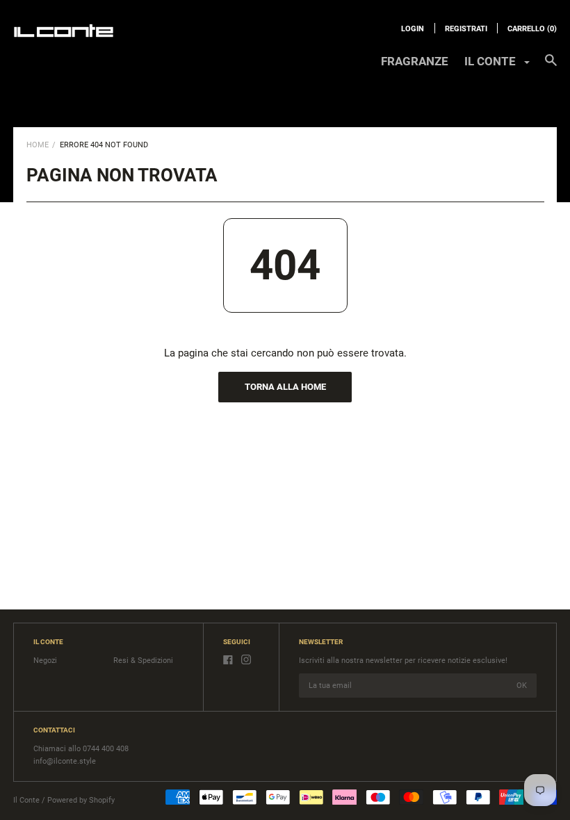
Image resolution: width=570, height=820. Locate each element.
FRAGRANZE (414, 61)
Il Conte (26, 800)
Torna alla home (285, 387)
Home (37, 144)
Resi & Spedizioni (143, 660)
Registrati (466, 28)
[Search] (551, 67)
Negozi (45, 660)
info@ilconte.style (64, 761)
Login (412, 28)
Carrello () (532, 28)
